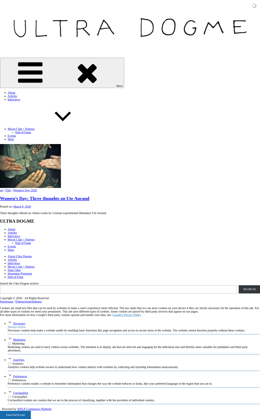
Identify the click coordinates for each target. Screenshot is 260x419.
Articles (12, 96)
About (11, 92)
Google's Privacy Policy (126, 315)
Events (12, 135)
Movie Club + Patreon (21, 129)
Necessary (19, 323)
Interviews (14, 99)
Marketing (19, 339)
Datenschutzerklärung (28, 301)
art (1, 190)
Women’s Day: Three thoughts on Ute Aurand (44, 198)
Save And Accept (15, 414)
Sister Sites (14, 270)
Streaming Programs (20, 273)
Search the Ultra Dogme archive (19, 283)
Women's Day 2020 (25, 190)
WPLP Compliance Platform (34, 409)
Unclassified (20, 393)
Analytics (18, 359)
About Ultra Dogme (20, 256)
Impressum (6, 301)
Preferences (20, 376)
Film (8, 190)
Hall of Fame (23, 132)
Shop (11, 139)
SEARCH (249, 289)
